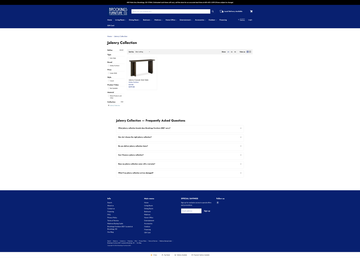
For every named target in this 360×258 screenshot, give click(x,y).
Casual (112, 81)
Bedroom (146, 20)
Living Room (120, 20)
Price (109, 69)
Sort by (131, 52)
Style (109, 77)
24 (228, 52)
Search (109, 203)
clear (122, 101)
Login (250, 20)
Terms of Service (113, 221)
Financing (223, 20)
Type (109, 54)
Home (109, 20)
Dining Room (134, 20)
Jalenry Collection (115, 105)
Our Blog (110, 232)
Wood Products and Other (116, 97)
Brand (109, 62)
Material (110, 92)
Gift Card (110, 25)
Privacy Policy (112, 218)
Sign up (207, 211)
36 (231, 52)
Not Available (114, 88)
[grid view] (248, 52)
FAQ (109, 215)
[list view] (250, 52)
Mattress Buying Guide (115, 224)
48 (235, 52)
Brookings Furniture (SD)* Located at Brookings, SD (121, 243)
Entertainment (185, 20)
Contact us (111, 209)
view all (121, 50)
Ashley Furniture (114, 65)
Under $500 (113, 73)
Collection (111, 102)
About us (110, 206)
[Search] (212, 11)
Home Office (171, 20)
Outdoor (212, 20)
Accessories (200, 20)
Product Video (113, 85)
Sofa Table (113, 58)
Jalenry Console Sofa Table (138, 80)
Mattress (158, 20)
